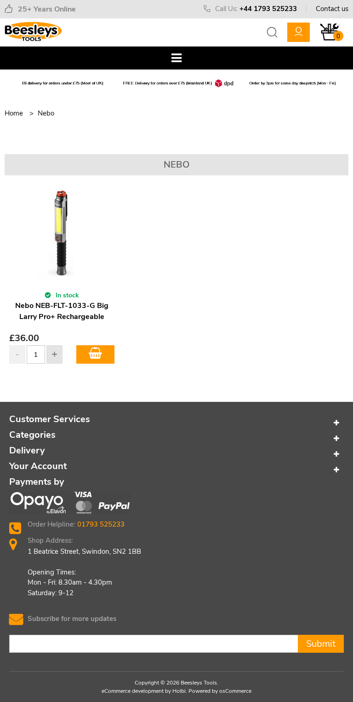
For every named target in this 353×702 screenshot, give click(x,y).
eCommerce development (133, 691)
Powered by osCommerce (219, 691)
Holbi (179, 691)
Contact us (332, 8)
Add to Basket (95, 354)
